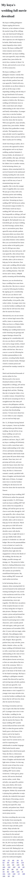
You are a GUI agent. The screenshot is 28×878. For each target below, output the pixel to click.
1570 (22, 862)
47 (22, 871)
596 (8, 862)
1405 (4, 867)
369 (13, 865)
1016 (4, 874)
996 (12, 869)
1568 (13, 871)
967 (8, 869)
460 (21, 869)
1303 (9, 867)
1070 (13, 862)
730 (3, 871)
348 (9, 876)
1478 (18, 865)
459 (23, 867)
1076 (8, 865)
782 (3, 865)
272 (9, 860)
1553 (18, 871)
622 (3, 862)
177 (19, 874)
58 (21, 860)
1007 (14, 867)
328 (13, 876)
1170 (9, 874)
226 (19, 867)
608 (3, 869)
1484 (4, 876)
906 (18, 862)
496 (13, 860)
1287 (4, 860)
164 (18, 860)
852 (8, 871)
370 (17, 869)
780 (23, 865)
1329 (14, 874)
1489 (23, 874)
